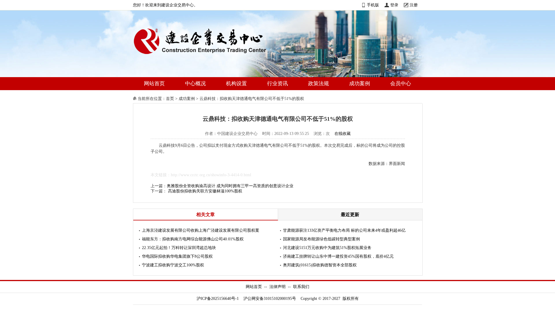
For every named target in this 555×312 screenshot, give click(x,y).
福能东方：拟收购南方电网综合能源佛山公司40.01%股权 (193, 239)
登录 (394, 5)
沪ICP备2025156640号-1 (218, 298)
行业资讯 (277, 83)
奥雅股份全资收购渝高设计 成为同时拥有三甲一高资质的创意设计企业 (230, 186)
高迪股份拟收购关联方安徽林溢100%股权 (205, 191)
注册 (414, 5)
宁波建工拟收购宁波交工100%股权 (173, 265)
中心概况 (195, 83)
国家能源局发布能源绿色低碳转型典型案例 (321, 239)
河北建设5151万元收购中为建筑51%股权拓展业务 (327, 248)
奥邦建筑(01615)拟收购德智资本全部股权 (320, 265)
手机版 (373, 5)
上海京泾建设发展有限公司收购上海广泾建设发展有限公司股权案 (200, 230)
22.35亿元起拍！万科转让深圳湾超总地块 (179, 248)
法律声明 (277, 287)
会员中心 (400, 83)
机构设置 (236, 83)
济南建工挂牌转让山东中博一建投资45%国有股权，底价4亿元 (338, 256)
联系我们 (301, 287)
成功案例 (359, 83)
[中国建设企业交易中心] (209, 55)
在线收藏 (342, 133)
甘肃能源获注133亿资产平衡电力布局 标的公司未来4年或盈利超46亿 (344, 230)
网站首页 (154, 83)
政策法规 (318, 83)
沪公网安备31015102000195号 (269, 298)
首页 (170, 98)
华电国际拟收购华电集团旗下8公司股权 (177, 256)
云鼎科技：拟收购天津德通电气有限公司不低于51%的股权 (251, 98)
